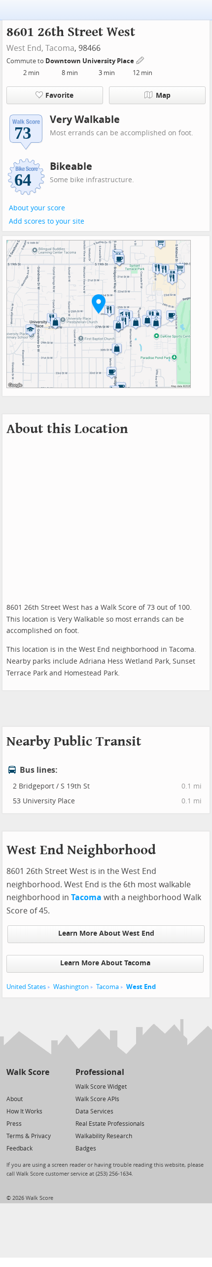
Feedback (19, 1148)
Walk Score (27, 1072)
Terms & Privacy (28, 1136)
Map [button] (163, 95)
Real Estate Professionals (109, 1123)
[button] (98, 303)
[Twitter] (12, 1086)
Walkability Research (103, 1136)
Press (14, 1123)
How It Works (24, 1111)
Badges (85, 1148)
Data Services (94, 1111)
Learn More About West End (106, 933)
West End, (24, 48)
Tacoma (59, 48)
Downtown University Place (90, 61)
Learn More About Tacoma (105, 963)
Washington (71, 986)
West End (141, 986)
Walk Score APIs (97, 1099)
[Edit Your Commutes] (140, 59)
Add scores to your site (46, 221)
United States (26, 986)
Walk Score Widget (101, 1086)
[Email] (42, 1086)
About (14, 1099)
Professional (99, 1072)
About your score (37, 208)
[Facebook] (27, 1086)
